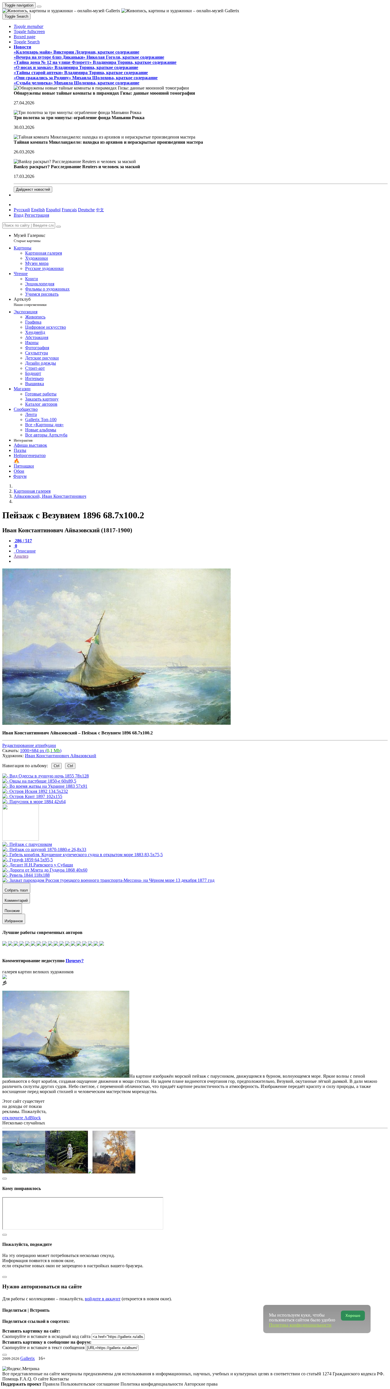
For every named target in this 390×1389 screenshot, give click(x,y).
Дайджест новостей (33, 189)
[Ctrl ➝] (27, 844)
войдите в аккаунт (102, 1298)
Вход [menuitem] (18, 215)
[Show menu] (39, 6)
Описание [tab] (25, 551)
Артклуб (30, 302)
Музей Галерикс (29, 238)
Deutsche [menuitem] (86, 209)
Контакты (59, 1378)
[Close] (58, 227)
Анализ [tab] (21, 556)
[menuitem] (100, 209)
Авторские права (201, 1384)
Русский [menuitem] (22, 209)
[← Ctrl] (34, 801)
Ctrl (56, 766)
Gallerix (27, 1358)
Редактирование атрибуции (29, 745)
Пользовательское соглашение (90, 1384)
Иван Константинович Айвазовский (60, 755)
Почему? (75, 960)
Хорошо (352, 1315)
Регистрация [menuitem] (37, 215)
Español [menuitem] (53, 209)
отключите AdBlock (21, 1117)
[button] (28, 26)
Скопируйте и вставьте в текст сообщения (43, 1347)
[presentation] (201, 561)
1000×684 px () (40, 750)
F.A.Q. (26, 1378)
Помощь (11, 1378)
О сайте (41, 1378)
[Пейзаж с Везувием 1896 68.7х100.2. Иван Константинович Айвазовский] (116, 723)
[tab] (23, 540)
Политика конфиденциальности (152, 1384)
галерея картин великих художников (38, 971)
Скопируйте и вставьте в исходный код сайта (46, 1336)
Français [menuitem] (69, 209)
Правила (52, 1384)
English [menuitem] (38, 209)
